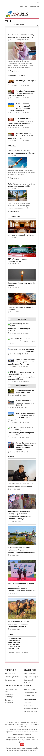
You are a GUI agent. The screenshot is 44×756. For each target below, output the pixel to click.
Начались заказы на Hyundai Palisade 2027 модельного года (20, 136)
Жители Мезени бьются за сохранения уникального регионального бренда (18, 624)
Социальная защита (31, 677)
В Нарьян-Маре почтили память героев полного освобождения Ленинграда (21, 362)
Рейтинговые (22, 386)
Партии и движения (12, 677)
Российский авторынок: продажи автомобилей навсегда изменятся (21, 93)
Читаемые (22, 319)
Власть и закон (10, 673)
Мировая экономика (31, 708)
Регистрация (24, 6)
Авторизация (34, 6)
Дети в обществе (30, 673)
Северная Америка (30, 692)
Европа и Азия (29, 696)
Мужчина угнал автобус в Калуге (21, 235)
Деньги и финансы (30, 711)
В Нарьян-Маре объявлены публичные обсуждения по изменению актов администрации (21, 550)
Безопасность (10, 680)
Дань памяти (25, 339)
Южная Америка (29, 689)
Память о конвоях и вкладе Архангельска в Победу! (25, 403)
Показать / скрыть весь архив (18, 653)
